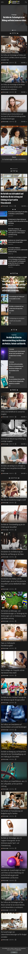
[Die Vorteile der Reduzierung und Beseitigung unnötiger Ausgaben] (14, 428)
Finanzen (14, 157)
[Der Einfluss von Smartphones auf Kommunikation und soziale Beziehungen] (14, 714)
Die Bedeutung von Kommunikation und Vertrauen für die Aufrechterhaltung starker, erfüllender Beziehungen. (13, 116)
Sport (3, 189)
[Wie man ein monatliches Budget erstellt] (14, 489)
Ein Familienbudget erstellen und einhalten (14, 159)
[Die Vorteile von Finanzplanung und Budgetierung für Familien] (14, 800)
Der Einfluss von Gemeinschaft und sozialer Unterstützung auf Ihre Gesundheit (16, 308)
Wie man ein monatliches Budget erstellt (13, 500)
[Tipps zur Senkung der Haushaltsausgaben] (14, 632)
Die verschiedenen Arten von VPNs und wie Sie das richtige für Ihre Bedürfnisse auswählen (17, 381)
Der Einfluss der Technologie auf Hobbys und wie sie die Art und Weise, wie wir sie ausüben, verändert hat (13, 57)
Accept (14, 952)
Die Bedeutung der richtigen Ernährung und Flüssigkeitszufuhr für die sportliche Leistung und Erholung (17, 221)
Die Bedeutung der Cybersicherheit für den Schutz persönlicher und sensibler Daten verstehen (17, 353)
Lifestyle (4, 51)
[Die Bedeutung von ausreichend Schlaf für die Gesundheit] (4, 320)
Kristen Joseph (5, 62)
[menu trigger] (3, 2)
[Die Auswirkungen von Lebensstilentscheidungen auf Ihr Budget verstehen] (14, 921)
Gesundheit (4, 278)
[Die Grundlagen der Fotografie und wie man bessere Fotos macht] (14, 659)
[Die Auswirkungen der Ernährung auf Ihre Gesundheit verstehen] (4, 298)
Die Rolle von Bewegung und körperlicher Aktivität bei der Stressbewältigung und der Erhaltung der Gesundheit (13, 754)
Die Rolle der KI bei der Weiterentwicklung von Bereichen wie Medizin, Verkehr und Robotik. (14, 340)
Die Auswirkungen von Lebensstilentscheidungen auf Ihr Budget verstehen (14, 934)
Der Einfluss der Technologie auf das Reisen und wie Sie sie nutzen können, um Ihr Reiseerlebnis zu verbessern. (13, 87)
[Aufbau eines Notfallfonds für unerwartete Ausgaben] (14, 401)
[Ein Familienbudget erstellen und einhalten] (14, 140)
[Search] (25, 2)
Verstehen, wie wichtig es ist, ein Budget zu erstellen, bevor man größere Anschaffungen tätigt (13, 468)
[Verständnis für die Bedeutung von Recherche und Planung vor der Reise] (14, 541)
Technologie (14, 14)
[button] (12, 30)
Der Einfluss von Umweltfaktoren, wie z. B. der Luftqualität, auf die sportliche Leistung (14, 783)
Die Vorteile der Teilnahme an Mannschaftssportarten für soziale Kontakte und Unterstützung (17, 249)
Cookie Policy (18, 949)
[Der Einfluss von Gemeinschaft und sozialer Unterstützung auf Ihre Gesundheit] (4, 309)
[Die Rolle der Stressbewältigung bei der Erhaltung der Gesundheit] (14, 514)
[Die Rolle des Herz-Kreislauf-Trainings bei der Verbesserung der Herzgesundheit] (3, 242)
